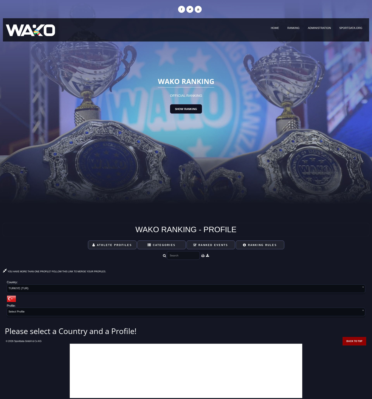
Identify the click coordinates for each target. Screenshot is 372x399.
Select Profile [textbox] (17, 311)
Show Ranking (186, 109)
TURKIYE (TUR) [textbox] (18, 288)
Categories (163, 245)
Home (275, 27)
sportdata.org (350, 27)
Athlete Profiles (114, 245)
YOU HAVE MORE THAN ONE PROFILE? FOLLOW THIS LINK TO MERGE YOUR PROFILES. (56, 271)
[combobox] (186, 289)
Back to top (354, 341)
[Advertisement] (186, 371)
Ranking (293, 27)
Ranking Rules (261, 245)
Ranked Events (212, 245)
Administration (319, 27)
